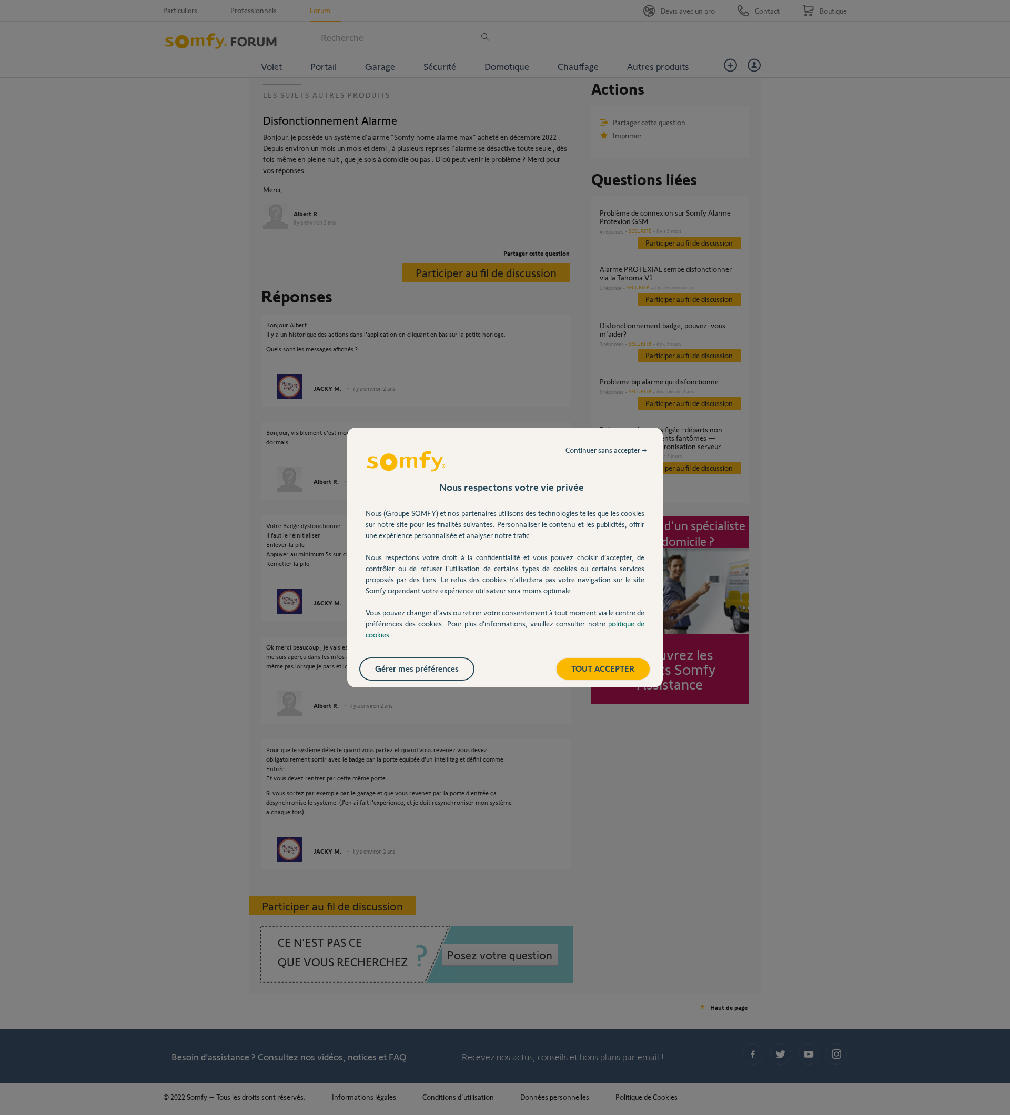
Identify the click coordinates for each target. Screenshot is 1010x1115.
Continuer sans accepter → (606, 449)
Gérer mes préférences (417, 668)
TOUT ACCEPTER (603, 668)
